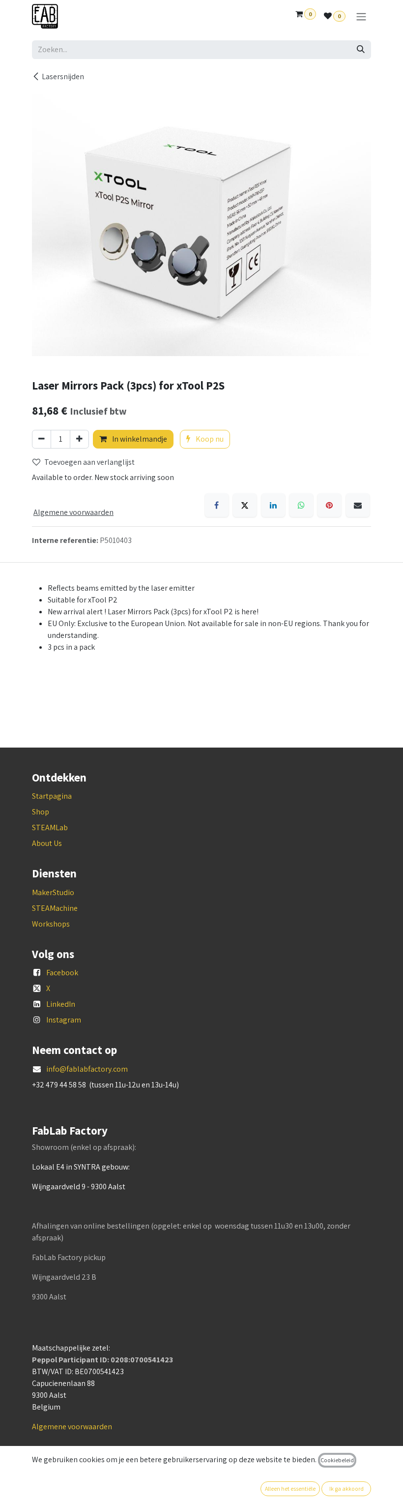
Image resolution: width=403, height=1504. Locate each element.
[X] (245, 505)
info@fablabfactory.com (87, 1069)
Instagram (63, 1020)
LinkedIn (60, 1004)
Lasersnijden (63, 76)
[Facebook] (217, 505)
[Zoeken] (360, 49)
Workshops (51, 924)
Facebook (62, 972)
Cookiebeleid (337, 1460)
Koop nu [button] (209, 439)
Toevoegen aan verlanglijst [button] (89, 462)
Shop (40, 812)
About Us (47, 843)
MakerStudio (53, 892)
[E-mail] (358, 505)
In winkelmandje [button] (139, 439)
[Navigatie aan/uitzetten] (361, 16)
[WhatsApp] (301, 505)
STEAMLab (50, 827)
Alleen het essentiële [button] (290, 1488)
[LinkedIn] (273, 505)
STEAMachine (55, 908)
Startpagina (52, 796)
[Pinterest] (329, 505)
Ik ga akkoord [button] (346, 1488)
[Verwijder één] (41, 439)
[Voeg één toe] (79, 439)
